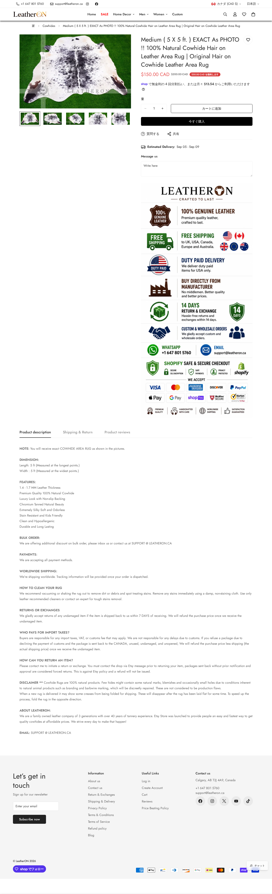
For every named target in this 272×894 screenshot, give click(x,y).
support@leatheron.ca (210, 793)
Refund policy (97, 828)
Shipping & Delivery (101, 801)
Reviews (147, 801)
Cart (144, 794)
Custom (177, 14)
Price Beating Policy (155, 808)
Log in (146, 781)
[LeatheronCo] (30, 14)
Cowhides (49, 26)
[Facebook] (96, 4)
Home (91, 14)
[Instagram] (87, 4)
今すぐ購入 (197, 121)
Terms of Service (99, 821)
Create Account (152, 788)
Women (158, 14)
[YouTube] (236, 801)
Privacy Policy (97, 808)
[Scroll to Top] (264, 872)
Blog (91, 835)
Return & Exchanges (101, 794)
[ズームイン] (122, 42)
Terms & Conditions (101, 815)
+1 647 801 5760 (207, 788)
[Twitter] (224, 801)
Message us (149, 156)
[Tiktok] (248, 801)
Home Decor (122, 14)
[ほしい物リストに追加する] (248, 39)
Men (142, 14)
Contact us (95, 788)
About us (94, 781)
